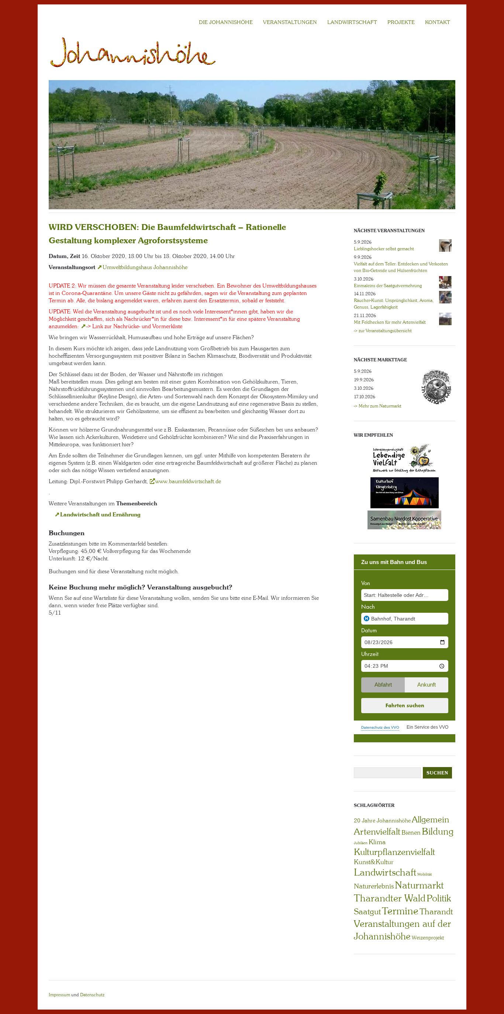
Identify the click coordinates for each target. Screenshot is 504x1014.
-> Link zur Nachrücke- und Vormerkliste (134, 326)
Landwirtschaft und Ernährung (100, 514)
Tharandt (436, 911)
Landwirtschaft (385, 872)
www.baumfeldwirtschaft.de (188, 481)
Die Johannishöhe (226, 22)
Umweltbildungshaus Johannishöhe (145, 267)
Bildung (437, 831)
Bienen (411, 832)
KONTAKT (437, 22)
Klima (377, 842)
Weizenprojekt (428, 937)
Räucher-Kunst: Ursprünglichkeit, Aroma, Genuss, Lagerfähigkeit (394, 304)
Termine (400, 911)
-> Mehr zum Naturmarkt (377, 406)
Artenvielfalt (377, 831)
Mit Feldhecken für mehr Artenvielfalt (390, 322)
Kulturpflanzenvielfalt (394, 851)
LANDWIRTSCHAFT (352, 22)
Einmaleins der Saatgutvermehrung (388, 286)
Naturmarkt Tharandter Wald (399, 891)
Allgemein (430, 819)
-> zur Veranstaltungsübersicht (383, 331)
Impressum (59, 995)
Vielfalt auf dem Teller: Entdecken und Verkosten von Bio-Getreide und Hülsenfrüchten (401, 267)
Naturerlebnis (374, 886)
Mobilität (424, 874)
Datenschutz (92, 995)
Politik (439, 898)
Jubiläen (360, 843)
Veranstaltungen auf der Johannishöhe (402, 930)
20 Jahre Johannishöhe (382, 820)
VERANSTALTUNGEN (290, 22)
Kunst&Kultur (374, 862)
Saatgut (367, 911)
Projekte (401, 22)
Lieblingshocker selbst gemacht (384, 249)
